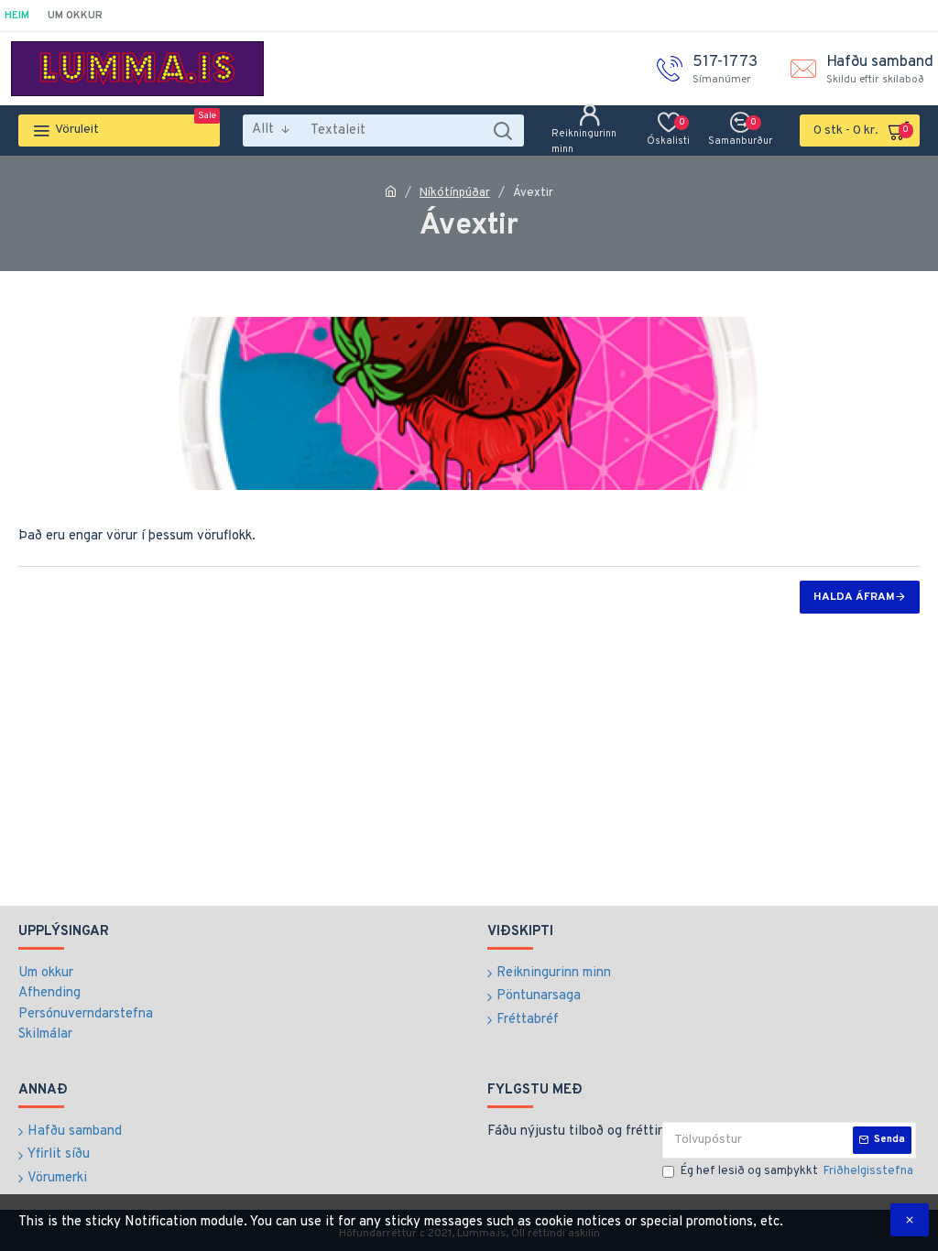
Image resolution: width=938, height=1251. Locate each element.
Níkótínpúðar (455, 193)
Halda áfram (854, 597)
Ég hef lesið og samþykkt (797, 1171)
